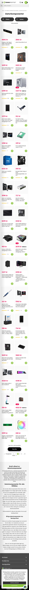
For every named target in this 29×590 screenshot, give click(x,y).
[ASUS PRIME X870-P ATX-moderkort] (7, 372)
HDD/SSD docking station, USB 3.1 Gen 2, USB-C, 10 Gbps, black (7, 332)
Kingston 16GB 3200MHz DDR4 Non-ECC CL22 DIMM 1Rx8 (7, 437)
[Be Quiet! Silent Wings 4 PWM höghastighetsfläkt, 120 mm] (21, 160)
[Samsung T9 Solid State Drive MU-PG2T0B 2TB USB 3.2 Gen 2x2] (7, 212)
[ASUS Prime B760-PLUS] (21, 31)
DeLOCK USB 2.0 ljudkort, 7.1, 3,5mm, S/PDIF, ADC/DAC (20, 199)
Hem (3, 10)
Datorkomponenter (23, 10)
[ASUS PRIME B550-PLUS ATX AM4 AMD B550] (7, 57)
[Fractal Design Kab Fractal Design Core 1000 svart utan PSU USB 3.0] (21, 320)
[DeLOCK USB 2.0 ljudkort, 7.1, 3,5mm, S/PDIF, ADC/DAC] (21, 187)
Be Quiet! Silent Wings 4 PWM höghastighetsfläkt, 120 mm (21, 173)
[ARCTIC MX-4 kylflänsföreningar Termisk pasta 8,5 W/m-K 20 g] (7, 293)
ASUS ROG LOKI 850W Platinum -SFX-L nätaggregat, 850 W (21, 250)
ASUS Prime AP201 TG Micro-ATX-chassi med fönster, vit (21, 95)
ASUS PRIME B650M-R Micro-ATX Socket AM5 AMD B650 (21, 225)
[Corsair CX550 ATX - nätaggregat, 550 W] (7, 238)
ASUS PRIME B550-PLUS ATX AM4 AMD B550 (7, 68)
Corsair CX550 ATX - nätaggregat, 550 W (6, 250)
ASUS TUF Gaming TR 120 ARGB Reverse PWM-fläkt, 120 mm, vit (21, 437)
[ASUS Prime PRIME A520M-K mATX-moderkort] (7, 134)
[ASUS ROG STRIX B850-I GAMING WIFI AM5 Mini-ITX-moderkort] (21, 293)
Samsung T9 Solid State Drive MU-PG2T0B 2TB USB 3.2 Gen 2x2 (7, 225)
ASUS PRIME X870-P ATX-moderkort (6, 384)
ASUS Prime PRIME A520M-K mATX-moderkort (6, 147)
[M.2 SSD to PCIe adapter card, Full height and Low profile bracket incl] (21, 108)
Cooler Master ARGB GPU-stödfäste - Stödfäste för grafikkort (7, 411)
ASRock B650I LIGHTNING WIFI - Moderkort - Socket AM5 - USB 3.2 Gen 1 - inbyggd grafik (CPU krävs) (21, 278)
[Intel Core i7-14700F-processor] (7, 160)
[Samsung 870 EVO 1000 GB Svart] (7, 82)
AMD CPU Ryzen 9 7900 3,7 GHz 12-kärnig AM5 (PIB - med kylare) (21, 411)
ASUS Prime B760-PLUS (21, 42)
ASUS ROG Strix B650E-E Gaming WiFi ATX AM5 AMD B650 (7, 359)
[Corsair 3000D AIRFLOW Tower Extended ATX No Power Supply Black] (7, 263)
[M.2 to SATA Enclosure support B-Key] (21, 134)
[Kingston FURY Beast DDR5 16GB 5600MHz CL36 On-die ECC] (7, 31)
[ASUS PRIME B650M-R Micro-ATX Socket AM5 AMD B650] (21, 212)
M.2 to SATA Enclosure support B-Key (21, 146)
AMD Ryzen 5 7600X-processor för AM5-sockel (20, 69)
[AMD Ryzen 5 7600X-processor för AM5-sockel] (21, 57)
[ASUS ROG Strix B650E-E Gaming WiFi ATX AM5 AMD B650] (7, 346)
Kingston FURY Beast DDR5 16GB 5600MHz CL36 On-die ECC (7, 44)
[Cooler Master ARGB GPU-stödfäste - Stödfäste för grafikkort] (7, 399)
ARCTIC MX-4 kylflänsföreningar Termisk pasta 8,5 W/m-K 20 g (7, 306)
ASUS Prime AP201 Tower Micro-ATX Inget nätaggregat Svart (7, 120)
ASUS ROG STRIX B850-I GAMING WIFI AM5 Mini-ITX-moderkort (21, 305)
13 (24, 454)
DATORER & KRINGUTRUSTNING (11, 10)
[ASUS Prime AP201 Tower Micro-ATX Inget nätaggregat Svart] (7, 108)
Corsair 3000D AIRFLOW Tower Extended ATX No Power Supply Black (7, 276)
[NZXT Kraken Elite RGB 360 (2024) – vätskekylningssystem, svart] (21, 372)
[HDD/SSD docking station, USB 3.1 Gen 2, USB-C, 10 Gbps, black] (7, 320)
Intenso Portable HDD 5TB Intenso (21, 358)
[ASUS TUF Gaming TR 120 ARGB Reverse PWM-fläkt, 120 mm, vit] (21, 424)
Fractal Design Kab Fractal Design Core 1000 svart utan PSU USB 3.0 (20, 332)
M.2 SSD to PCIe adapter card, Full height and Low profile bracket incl (21, 120)
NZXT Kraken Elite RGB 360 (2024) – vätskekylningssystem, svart (21, 385)
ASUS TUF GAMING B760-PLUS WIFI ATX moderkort (7, 199)
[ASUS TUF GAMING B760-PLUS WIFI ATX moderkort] (7, 187)
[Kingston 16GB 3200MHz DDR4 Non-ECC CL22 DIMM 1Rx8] (7, 424)
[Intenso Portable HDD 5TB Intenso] (21, 346)
